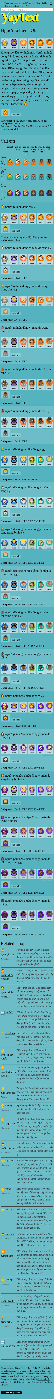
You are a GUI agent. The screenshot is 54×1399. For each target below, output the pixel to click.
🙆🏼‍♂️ (25, 177)
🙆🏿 (49, 162)
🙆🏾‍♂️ (41, 177)
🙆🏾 (41, 162)
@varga (37, 1382)
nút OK (9, 1012)
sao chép (16, 114)
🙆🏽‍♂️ (33, 177)
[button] (2, 3)
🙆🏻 (17, 162)
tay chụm (9, 1160)
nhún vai (9, 1234)
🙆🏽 (33, 162)
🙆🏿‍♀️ (49, 193)
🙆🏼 (25, 162)
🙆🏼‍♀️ (25, 193)
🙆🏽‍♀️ (33, 193)
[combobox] (27, 9)
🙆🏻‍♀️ (17, 193)
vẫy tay (8, 1279)
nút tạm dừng (7, 1255)
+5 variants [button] (5, 1059)
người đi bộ (6, 1322)
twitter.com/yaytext (14, 1371)
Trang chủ (8, 3)
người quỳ (10, 1033)
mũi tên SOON (8, 1346)
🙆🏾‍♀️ (41, 193)
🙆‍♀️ (10, 193)
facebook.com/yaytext (36, 1371)
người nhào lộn (8, 1301)
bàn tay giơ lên (8, 1123)
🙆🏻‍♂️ (17, 177)
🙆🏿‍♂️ (49, 177)
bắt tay (8, 1209)
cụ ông (8, 1105)
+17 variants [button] (5, 959)
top (33, 207)
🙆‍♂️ (10, 177)
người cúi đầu (7, 1148)
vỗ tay (8, 1188)
